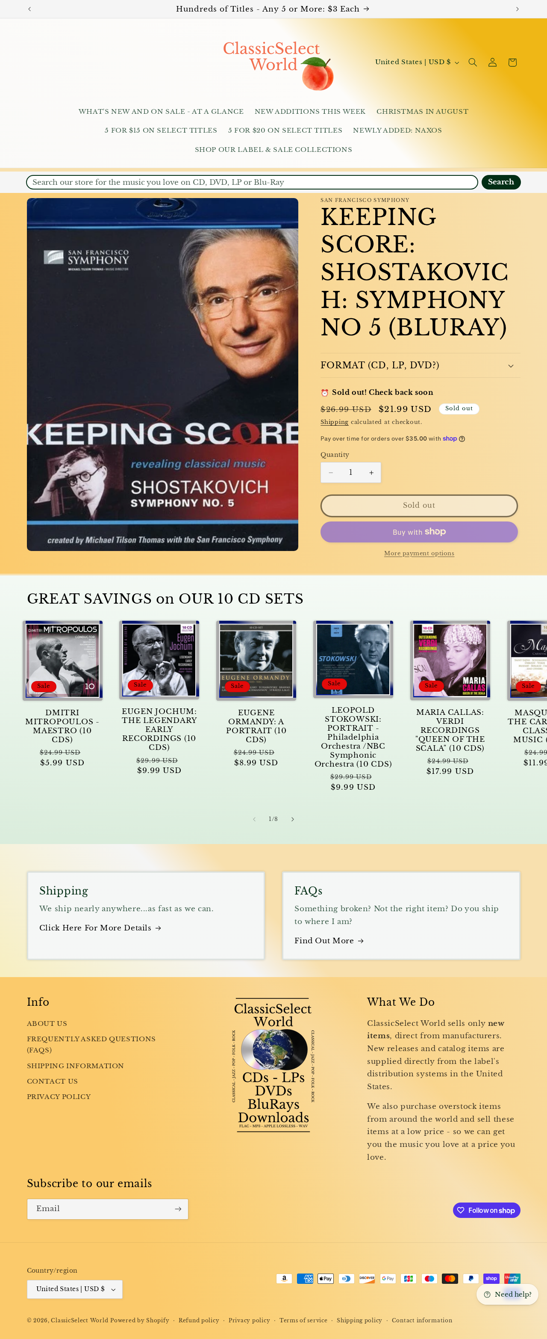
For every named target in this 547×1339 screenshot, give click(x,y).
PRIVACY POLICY (59, 1097)
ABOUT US (47, 1024)
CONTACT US (52, 1081)
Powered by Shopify (139, 1321)
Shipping (335, 422)
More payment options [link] (419, 553)
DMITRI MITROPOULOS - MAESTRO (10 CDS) (62, 726)
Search (501, 182)
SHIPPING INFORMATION (76, 1066)
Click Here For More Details (95, 928)
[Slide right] (292, 819)
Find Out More (324, 940)
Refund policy (199, 1321)
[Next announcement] (517, 9)
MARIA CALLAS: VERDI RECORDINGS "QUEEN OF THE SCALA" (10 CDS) (450, 730)
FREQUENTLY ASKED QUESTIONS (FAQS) (91, 1044)
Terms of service (303, 1321)
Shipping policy (359, 1321)
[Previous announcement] (29, 9)
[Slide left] (254, 819)
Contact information (422, 1321)
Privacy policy (249, 1321)
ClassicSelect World (79, 1321)
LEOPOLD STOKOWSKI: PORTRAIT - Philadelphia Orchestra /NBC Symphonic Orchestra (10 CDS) (353, 737)
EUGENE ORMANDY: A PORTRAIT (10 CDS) (256, 726)
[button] (472, 62)
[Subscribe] (178, 1209)
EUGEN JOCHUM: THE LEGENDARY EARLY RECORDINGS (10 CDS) (159, 729)
